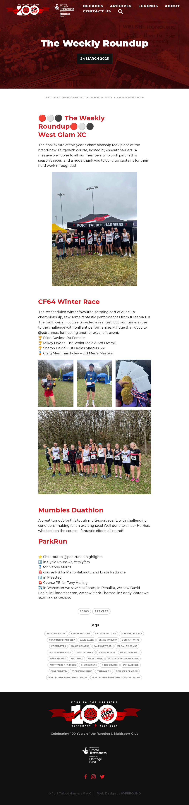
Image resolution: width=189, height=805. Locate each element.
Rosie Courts (110, 665)
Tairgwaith (104, 671)
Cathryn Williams (105, 633)
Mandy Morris (107, 652)
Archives (121, 6)
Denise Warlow (108, 640)
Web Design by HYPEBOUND (119, 793)
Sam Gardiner (131, 665)
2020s (108, 97)
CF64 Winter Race (131, 633)
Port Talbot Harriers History (65, 97)
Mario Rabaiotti (129, 652)
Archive (94, 97)
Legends (148, 6)
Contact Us (97, 11)
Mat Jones (77, 659)
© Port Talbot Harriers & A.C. (70, 793)
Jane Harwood (103, 646)
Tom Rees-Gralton (127, 671)
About (172, 6)
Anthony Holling (56, 633)
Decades (93, 6)
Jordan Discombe (127, 646)
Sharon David (59, 671)
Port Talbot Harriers (63, 665)
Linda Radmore (85, 652)
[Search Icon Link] (120, 11)
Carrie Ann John (80, 633)
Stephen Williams (82, 671)
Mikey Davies (95, 659)
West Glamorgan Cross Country (67, 677)
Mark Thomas (58, 659)
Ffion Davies (58, 646)
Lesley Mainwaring (60, 652)
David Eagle (87, 640)
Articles (101, 611)
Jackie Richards (80, 646)
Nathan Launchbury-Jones (122, 659)
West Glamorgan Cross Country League (116, 677)
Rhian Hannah (89, 665)
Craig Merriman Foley (62, 640)
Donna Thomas (130, 640)
